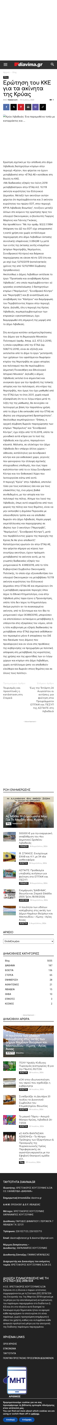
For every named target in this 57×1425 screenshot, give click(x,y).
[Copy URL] (43, 107)
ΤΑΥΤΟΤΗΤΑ (9, 1353)
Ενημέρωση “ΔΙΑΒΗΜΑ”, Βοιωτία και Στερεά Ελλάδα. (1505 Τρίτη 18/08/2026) (35, 893)
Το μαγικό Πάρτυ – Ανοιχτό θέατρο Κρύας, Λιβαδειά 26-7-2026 (35, 1119)
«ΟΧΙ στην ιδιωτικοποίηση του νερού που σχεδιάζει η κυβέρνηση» (34, 1082)
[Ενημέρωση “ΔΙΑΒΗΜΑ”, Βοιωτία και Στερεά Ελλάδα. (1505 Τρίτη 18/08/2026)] (9, 893)
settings (35, 1413)
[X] (13, 107)
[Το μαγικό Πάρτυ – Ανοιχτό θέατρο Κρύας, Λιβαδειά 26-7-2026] (9, 1120)
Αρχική (6, 72)
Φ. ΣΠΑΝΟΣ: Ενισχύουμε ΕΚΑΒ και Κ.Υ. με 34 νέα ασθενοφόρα (33, 856)
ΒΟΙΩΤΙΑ (23, 863)
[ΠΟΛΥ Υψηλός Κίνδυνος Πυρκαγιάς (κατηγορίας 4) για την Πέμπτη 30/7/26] (9, 1066)
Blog (14, 72)
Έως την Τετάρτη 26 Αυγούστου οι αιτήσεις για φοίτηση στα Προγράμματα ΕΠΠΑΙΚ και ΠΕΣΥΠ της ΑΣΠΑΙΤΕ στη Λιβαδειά (42, 700)
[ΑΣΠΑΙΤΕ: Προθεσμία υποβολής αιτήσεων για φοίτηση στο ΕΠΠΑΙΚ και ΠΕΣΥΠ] (9, 873)
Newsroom (13, 100)
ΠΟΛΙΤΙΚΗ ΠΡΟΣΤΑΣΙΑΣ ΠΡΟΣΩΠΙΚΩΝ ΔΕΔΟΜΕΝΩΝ (28, 1358)
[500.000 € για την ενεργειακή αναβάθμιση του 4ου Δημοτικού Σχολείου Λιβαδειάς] (9, 837)
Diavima (20, 1053)
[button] (5, 64)
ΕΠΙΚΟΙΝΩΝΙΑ (9, 1348)
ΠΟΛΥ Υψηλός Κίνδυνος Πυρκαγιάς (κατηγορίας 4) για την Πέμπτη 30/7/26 (36, 1066)
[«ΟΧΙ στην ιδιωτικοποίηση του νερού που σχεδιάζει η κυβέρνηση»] (9, 1083)
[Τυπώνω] (28, 107)
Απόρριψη (26, 1419)
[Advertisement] (28, 30)
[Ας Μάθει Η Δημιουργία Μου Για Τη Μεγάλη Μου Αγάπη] (28, 812)
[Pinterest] (21, 107)
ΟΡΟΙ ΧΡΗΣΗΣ (10, 1344)
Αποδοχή (10, 1419)
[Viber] (35, 107)
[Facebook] (6, 107)
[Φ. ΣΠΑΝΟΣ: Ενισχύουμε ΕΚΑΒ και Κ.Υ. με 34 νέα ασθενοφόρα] (9, 857)
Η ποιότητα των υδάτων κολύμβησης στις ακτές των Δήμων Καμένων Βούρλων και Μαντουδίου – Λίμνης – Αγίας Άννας (36, 913)
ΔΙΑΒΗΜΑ (24, 900)
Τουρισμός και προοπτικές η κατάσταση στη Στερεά (13, 693)
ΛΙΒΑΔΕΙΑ (24, 846)
